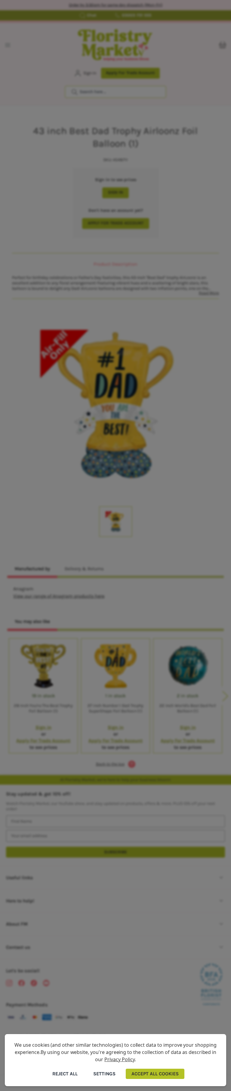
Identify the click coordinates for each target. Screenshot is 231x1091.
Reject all (65, 1074)
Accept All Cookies (155, 1074)
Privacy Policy (119, 1059)
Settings (104, 1074)
